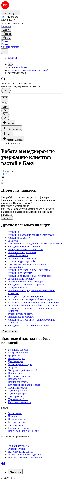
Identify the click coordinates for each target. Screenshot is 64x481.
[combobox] (16, 83)
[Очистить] (6, 90)
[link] (6, 34)
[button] (5, 41)
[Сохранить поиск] (4, 99)
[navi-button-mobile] (4, 51)
